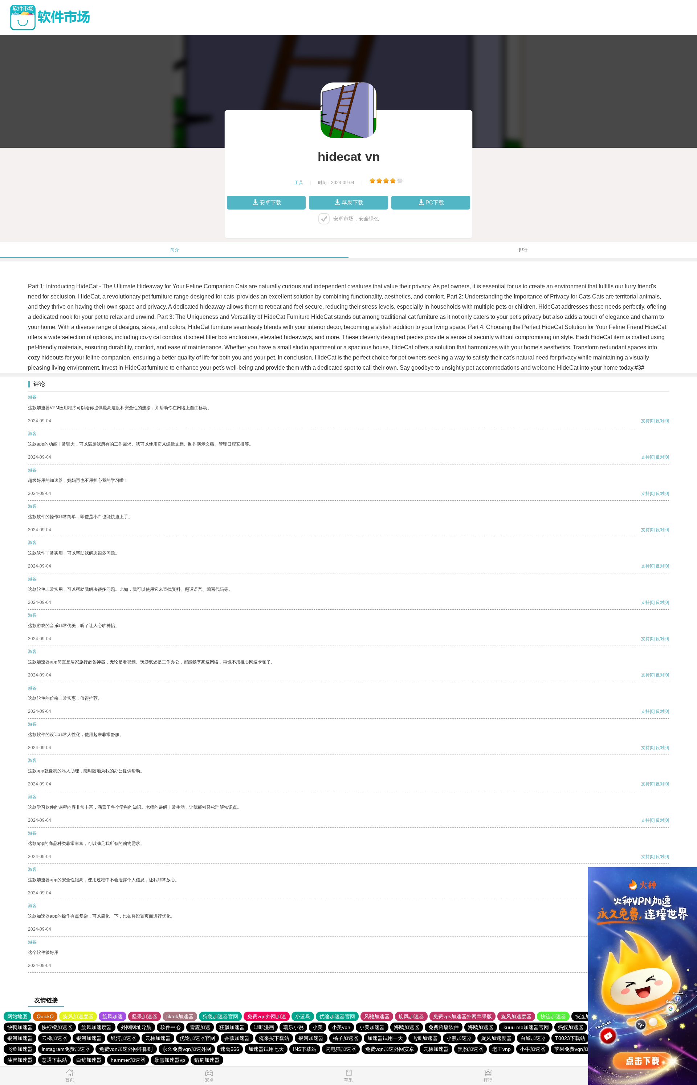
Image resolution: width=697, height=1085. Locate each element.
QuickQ (45, 1016)
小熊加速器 (459, 1038)
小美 (318, 1027)
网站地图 (17, 1016)
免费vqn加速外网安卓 (389, 1049)
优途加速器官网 (337, 1016)
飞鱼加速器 (424, 1038)
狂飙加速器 (232, 1027)
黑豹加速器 (470, 1049)
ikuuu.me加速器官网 (525, 1027)
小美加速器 (372, 1027)
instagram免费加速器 (66, 1049)
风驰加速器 (377, 1016)
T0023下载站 (570, 1038)
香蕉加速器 (237, 1038)
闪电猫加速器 (341, 1049)
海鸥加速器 (406, 1027)
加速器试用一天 (385, 1038)
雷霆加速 (200, 1027)
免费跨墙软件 (443, 1027)
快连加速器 (553, 1016)
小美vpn (341, 1027)
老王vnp (501, 1049)
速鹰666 (229, 1049)
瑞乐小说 (293, 1027)
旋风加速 (112, 1016)
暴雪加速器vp (169, 1060)
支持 (645, 420)
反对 (660, 420)
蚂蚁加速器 (570, 1027)
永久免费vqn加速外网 (186, 1049)
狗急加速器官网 (220, 1016)
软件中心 (170, 1027)
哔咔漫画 (264, 1027)
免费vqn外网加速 (266, 1016)
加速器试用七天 (266, 1049)
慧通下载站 (54, 1060)
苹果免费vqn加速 (573, 1049)
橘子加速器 (345, 1038)
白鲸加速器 (533, 1038)
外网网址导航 (136, 1027)
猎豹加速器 (207, 1060)
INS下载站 (305, 1049)
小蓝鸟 (302, 1016)
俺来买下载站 (274, 1038)
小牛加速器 (532, 1049)
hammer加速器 (128, 1060)
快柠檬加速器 (57, 1027)
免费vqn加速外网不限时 (126, 1049)
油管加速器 (20, 1060)
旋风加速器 (411, 1016)
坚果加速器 (144, 1016)
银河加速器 (20, 1038)
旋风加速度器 (78, 1016)
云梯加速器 (54, 1038)
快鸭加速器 (20, 1027)
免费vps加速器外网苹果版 (462, 1016)
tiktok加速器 (179, 1016)
